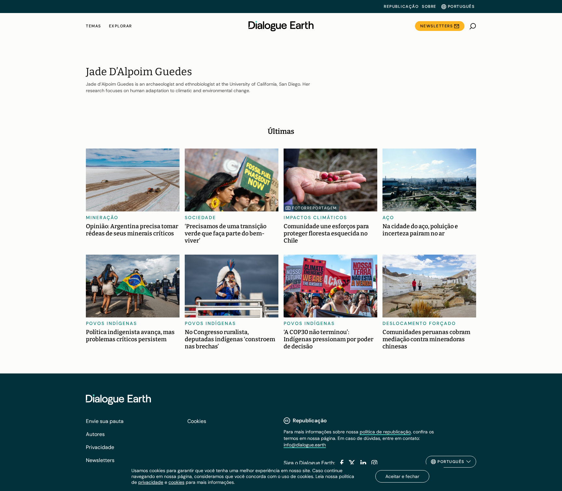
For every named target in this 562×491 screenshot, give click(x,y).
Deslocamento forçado (419, 323)
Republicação (401, 6)
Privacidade (100, 447)
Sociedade (200, 217)
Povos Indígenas (111, 323)
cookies (176, 482)
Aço (388, 217)
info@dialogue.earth (305, 445)
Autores (95, 434)
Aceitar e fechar (402, 476)
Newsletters (436, 26)
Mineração (102, 217)
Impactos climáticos (315, 217)
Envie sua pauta (105, 421)
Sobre (429, 6)
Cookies (196, 421)
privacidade (150, 482)
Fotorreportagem (314, 208)
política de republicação (385, 432)
